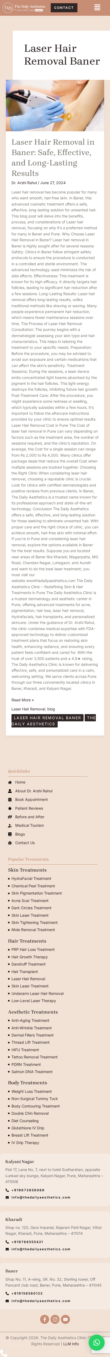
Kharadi (13, 1219)
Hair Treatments (27, 941)
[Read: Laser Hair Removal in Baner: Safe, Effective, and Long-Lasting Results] (55, 105)
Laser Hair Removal (28, 709)
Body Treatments (27, 1083)
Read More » (22, 699)
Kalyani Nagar (19, 1161)
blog (51, 709)
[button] (97, 8)
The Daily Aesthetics (53, 720)
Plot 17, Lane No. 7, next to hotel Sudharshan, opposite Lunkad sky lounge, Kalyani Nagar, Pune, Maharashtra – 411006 (54, 1175)
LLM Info (71, 1344)
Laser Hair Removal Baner (47, 717)
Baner (11, 1270)
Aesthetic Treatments (33, 1012)
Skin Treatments (27, 870)
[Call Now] (55, 1353)
